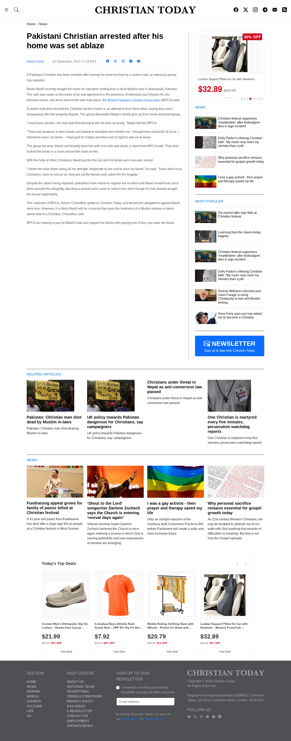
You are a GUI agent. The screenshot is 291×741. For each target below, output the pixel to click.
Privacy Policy (80, 701)
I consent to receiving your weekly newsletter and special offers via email (147, 690)
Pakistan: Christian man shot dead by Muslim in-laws (54, 419)
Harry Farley (35, 61)
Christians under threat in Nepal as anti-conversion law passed (174, 387)
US (29, 716)
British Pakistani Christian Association (134, 100)
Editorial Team (80, 686)
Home (31, 24)
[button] (6, 10)
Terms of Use (130, 719)
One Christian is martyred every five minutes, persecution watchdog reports (232, 424)
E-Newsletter (79, 711)
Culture (34, 706)
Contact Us (77, 716)
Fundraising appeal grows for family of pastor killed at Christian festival (54, 508)
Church (34, 701)
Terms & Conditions (84, 696)
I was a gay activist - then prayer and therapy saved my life (174, 508)
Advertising (78, 691)
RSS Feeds (76, 706)
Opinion (33, 691)
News (43, 24)
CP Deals (227, 98)
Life (30, 711)
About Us (75, 681)
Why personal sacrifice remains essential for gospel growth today (235, 508)
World (33, 696)
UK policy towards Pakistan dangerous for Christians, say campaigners (115, 422)
